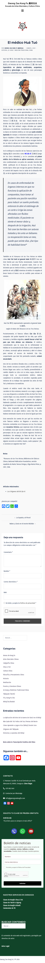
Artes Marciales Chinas (11, 659)
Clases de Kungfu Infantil (11, 905)
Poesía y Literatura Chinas (12, 686)
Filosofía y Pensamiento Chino (13, 675)
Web (5, 592)
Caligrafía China (8, 663)
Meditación (7, 682)
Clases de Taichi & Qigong (12, 903)
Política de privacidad (27, 603)
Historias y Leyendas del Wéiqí (13, 733)
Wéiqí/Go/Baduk (9, 702)
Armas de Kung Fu (9, 655)
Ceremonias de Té (9, 908)
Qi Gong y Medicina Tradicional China (20, 50)
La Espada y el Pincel (23, 518)
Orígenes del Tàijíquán (11, 729)
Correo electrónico (11, 582)
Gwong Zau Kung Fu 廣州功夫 (22, 3)
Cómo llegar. (28, 784)
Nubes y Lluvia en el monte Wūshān (22, 524)
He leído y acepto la (21, 603)
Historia (4, 50)
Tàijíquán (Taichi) (9, 694)
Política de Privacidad (24, 867)
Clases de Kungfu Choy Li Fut (13, 900)
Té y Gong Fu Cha (9, 698)
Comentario (8, 552)
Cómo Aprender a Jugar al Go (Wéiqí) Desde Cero (20, 725)
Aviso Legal (5, 946)
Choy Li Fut (7, 667)
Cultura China (7, 671)
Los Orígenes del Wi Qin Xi (16, 491)
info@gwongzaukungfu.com (15, 798)
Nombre (7, 571)
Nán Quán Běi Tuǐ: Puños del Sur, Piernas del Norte (20, 721)
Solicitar (22, 883)
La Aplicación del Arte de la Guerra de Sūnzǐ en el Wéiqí (22, 718)
